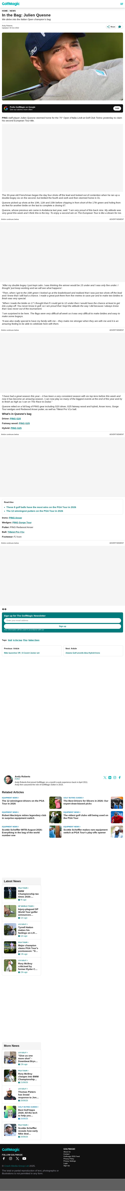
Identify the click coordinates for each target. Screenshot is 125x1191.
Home (5, 11)
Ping (25, 640)
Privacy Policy (50, 630)
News (13, 11)
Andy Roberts (22, 776)
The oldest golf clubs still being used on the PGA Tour (85, 816)
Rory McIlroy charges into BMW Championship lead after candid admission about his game (28, 1077)
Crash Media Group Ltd (16, 1166)
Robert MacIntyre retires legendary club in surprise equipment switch (24, 816)
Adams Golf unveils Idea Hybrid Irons (83, 653)
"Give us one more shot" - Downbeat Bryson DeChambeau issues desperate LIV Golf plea (28, 1058)
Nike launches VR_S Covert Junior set (21, 653)
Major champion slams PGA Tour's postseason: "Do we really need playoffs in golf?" (28, 948)
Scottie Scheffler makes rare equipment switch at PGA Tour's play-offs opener (85, 831)
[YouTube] (24, 1159)
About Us (67, 1152)
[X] (18, 1159)
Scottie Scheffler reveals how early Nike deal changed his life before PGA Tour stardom (28, 1131)
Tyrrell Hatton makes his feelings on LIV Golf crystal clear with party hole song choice (27, 930)
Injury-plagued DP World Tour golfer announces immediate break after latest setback (28, 912)
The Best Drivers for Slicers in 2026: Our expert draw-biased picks (85, 802)
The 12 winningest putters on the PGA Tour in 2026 (34, 511)
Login (65, 1163)
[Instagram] (11, 1159)
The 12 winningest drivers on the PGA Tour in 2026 (23, 802)
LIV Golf (22, 924)
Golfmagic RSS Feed (71, 1156)
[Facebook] (4, 1159)
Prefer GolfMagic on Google (22, 107)
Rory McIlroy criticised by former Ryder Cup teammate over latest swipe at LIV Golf (28, 966)
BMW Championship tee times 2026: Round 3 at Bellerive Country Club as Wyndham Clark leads (28, 894)
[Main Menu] (121, 4)
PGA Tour (22, 888)
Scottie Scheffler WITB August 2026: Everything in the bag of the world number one (22, 832)
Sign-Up (66, 1165)
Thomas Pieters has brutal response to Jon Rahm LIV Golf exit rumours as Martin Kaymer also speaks (27, 1095)
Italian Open (33, 640)
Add (117, 108)
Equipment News (10, 798)
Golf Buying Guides (72, 798)
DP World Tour (25, 906)
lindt (10, 640)
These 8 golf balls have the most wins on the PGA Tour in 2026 (41, 507)
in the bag (17, 640)
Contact (66, 1154)
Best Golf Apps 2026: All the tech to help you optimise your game (27, 1113)
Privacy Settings (69, 1161)
